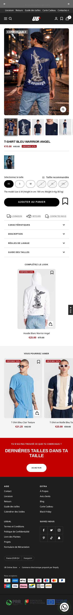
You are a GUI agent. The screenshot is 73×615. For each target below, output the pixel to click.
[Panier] (67, 18)
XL (52, 183)
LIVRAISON (17, 216)
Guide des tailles (33, 10)
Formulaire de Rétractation (16, 547)
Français (27, 558)
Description (15, 234)
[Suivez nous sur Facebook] (44, 530)
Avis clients (45, 496)
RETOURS (36, 216)
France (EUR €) (12, 558)
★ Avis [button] (70, 309)
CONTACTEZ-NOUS (58, 216)
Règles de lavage (19, 243)
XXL (63, 183)
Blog (42, 501)
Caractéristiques (19, 225)
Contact (7, 491)
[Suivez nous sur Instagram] (59, 530)
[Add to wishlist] (65, 201)
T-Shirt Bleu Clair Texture (23, 422)
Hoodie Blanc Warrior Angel (36, 333)
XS (9, 183)
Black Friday (45, 511)
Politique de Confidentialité (16, 531)
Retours (19, 10)
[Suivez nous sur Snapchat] (59, 538)
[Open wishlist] (61, 18)
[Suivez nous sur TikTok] (51, 538)
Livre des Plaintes (12, 536)
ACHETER (37, 468)
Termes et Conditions (14, 526)
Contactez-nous (65, 10)
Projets (7, 541)
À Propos (44, 491)
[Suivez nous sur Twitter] (51, 530)
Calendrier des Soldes (14, 511)
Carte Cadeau (49, 10)
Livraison (9, 10)
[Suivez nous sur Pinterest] (44, 538)
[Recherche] (10, 18)
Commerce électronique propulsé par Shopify (40, 567)
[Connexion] (56, 18)
